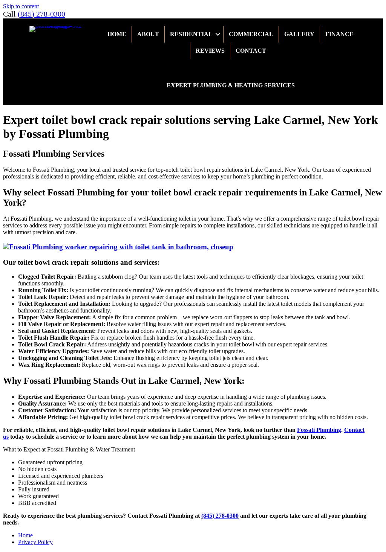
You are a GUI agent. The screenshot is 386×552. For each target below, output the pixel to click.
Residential (191, 34)
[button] (218, 34)
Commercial (251, 34)
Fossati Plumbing (319, 430)
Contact (251, 50)
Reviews (210, 50)
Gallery (299, 34)
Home (116, 34)
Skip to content (21, 6)
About (148, 34)
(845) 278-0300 (41, 14)
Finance (339, 34)
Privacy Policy (35, 542)
